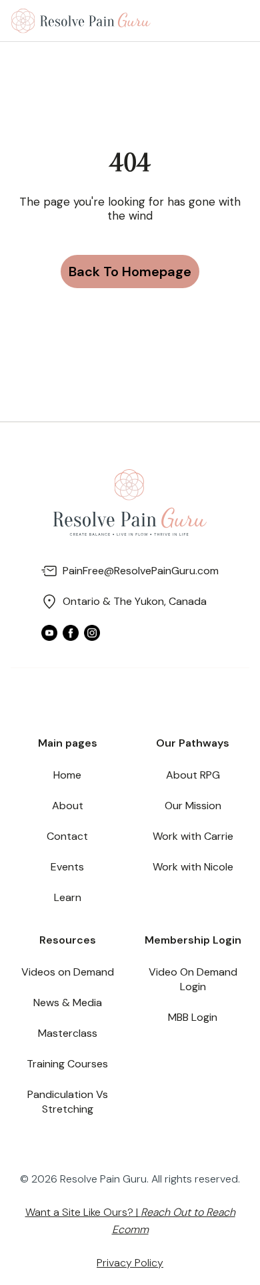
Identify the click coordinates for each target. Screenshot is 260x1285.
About (67, 806)
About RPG (193, 775)
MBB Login (192, 1017)
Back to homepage (130, 271)
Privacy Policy (130, 1263)
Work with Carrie (193, 836)
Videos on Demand (67, 972)
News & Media (67, 1003)
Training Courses (67, 1064)
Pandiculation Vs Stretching (67, 1101)
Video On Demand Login (193, 979)
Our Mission (193, 806)
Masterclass (67, 1033)
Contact (67, 836)
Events (67, 867)
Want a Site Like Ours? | (130, 1220)
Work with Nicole (193, 867)
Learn (67, 897)
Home (67, 775)
